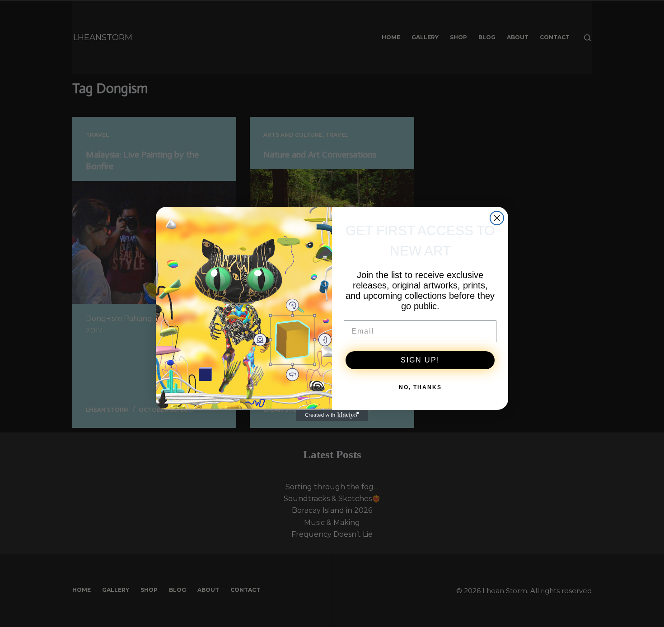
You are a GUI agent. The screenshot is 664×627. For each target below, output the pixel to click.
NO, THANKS (420, 387)
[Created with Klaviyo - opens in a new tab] (332, 415)
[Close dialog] (497, 218)
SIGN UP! (420, 360)
